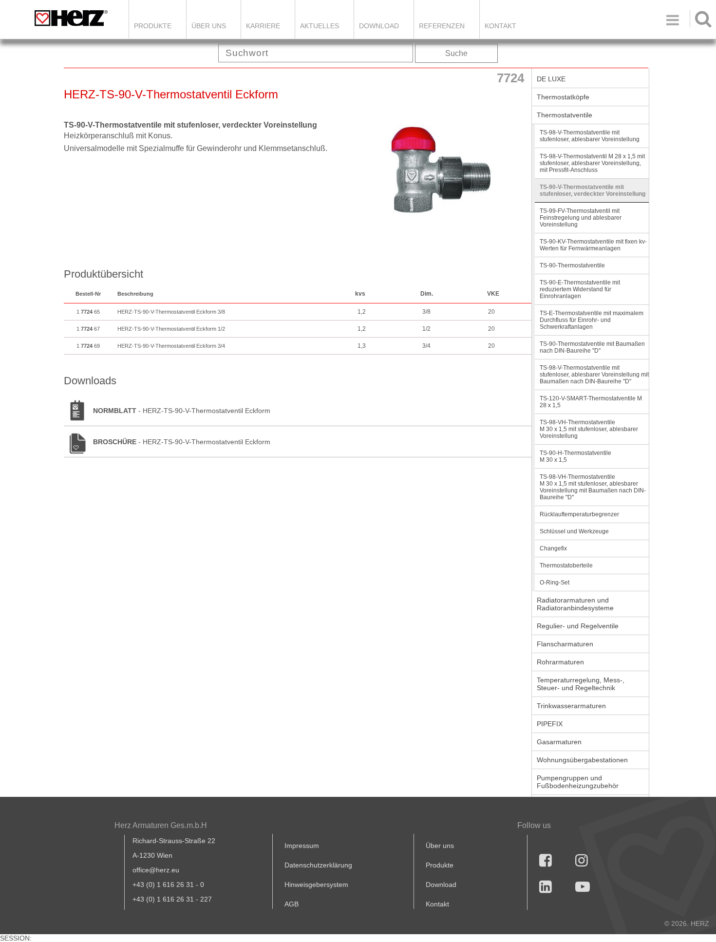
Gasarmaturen (559, 742)
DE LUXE (551, 79)
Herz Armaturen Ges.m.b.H (160, 825)
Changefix (553, 548)
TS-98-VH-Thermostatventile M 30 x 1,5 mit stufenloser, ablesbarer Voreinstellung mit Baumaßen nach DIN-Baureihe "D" (593, 487)
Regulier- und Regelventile (578, 626)
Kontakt (437, 904)
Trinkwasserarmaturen (571, 706)
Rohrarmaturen (560, 662)
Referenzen (442, 26)
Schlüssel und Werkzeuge (574, 531)
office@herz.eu (155, 870)
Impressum (301, 845)
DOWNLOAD (379, 26)
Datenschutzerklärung (318, 865)
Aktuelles (319, 26)
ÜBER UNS (208, 26)
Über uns (440, 845)
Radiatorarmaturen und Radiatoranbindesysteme (575, 604)
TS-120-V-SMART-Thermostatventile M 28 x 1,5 (591, 402)
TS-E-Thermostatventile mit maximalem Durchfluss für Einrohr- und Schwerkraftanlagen (591, 320)
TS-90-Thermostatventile (572, 265)
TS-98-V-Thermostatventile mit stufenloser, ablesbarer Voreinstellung (590, 136)
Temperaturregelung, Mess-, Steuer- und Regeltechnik (580, 684)
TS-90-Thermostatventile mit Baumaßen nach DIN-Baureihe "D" (592, 347)
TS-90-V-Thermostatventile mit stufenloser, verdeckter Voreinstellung (592, 190)
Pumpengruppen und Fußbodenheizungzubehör (578, 782)
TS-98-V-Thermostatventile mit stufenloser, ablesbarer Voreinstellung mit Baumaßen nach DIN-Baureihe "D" (594, 374)
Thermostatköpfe (563, 97)
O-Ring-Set (554, 582)
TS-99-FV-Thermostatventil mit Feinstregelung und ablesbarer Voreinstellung (581, 217)
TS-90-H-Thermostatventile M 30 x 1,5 (575, 456)
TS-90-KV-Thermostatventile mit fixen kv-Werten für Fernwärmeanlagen (593, 245)
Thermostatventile (564, 115)
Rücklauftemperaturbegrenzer (579, 514)
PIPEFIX (550, 724)
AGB (291, 904)
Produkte (152, 26)
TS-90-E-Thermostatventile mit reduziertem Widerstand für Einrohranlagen (580, 289)
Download (441, 884)
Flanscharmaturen (565, 644)
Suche (456, 53)
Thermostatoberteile (566, 565)
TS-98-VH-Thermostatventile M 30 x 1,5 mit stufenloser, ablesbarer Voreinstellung (589, 429)
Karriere (263, 26)
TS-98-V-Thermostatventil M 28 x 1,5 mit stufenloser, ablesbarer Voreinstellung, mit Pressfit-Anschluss (592, 163)
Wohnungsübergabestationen (582, 760)
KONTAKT (500, 26)
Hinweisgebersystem (316, 884)
